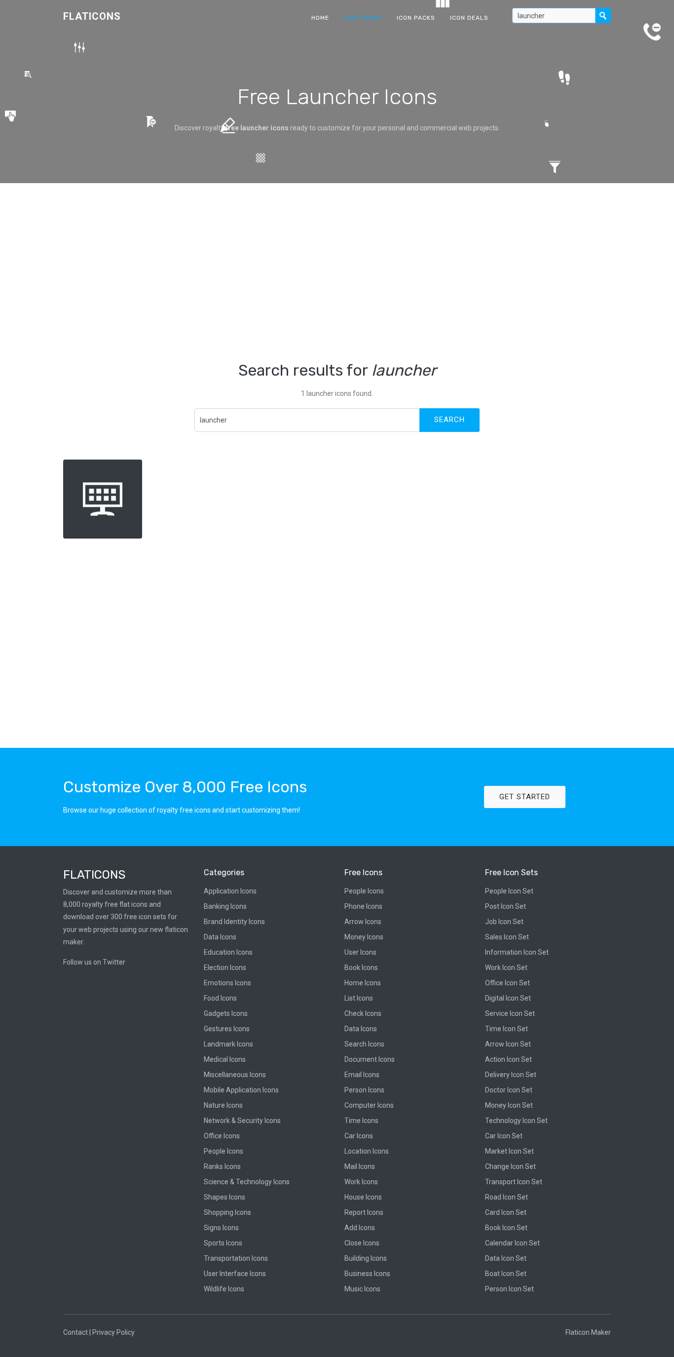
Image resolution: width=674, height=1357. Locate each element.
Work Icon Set (506, 967)
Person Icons (364, 1090)
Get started (524, 796)
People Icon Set (509, 891)
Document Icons (369, 1059)
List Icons (358, 998)
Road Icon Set (506, 1197)
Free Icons (363, 17)
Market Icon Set (509, 1151)
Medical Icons (225, 1059)
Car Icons (358, 1136)
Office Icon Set (507, 983)
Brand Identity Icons (234, 922)
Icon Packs (416, 17)
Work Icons (361, 1182)
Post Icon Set (505, 906)
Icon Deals (469, 17)
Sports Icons (223, 1243)
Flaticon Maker (588, 1332)
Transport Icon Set (513, 1182)
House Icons (363, 1197)
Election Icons (225, 967)
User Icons (360, 952)
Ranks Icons (222, 1166)
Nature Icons (223, 1105)
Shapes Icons (224, 1197)
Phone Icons (363, 906)
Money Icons (363, 937)
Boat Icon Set (505, 1274)
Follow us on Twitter (94, 962)
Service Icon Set (510, 1013)
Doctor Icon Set (508, 1090)
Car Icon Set (504, 1136)
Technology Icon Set (516, 1120)
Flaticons (92, 16)
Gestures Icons (227, 1029)
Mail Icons (359, 1166)
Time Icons (361, 1120)
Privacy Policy (113, 1332)
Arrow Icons (362, 922)
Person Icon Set (509, 1289)
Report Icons (363, 1212)
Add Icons (359, 1228)
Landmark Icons (228, 1044)
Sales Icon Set (507, 937)
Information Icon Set (517, 952)
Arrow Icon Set (508, 1044)
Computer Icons (369, 1105)
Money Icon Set (509, 1105)
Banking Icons (225, 906)
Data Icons (220, 937)
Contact (75, 1332)
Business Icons (367, 1274)
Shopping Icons (227, 1212)
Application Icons (230, 891)
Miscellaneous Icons (235, 1075)
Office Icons (222, 1136)
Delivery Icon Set (510, 1075)
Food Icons (220, 998)
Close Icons (361, 1243)
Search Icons (364, 1044)
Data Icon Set (505, 1258)
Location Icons (366, 1151)
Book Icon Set (506, 1228)
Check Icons (362, 1013)
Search (449, 419)
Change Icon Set (510, 1166)
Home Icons (362, 983)
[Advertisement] (337, 272)
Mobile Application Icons (241, 1090)
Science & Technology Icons (247, 1182)
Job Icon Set (504, 922)
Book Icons (361, 967)
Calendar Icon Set (512, 1243)
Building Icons (365, 1258)
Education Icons (228, 952)
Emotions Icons (227, 983)
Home (320, 17)
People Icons (223, 1151)
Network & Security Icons (242, 1120)
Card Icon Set (505, 1212)
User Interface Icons (235, 1274)
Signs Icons (221, 1228)
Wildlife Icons (224, 1289)
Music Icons (362, 1289)
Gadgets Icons (226, 1013)
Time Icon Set (506, 1029)
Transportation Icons (236, 1258)
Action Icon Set (508, 1059)
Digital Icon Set (508, 998)
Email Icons (361, 1075)
